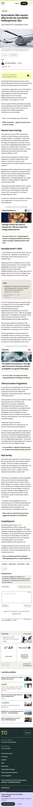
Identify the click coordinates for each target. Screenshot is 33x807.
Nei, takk (19, 804)
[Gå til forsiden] (3, 3)
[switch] (29, 75)
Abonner (24, 3)
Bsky (2, 763)
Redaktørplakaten (14, 782)
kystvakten (21, 564)
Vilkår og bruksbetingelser (9, 772)
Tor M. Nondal (5, 748)
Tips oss (27, 733)
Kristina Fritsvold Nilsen (8, 742)
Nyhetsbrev (5, 766)
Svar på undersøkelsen (8, 804)
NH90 (27, 564)
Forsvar (4, 11)
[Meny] (30, 3)
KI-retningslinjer (6, 775)
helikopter (12, 564)
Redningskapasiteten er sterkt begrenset (16, 558)
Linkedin (3, 760)
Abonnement (5, 788)
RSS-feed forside (6, 753)
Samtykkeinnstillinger (8, 769)
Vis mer (6, 295)
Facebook (4, 756)
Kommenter (14, 55)
